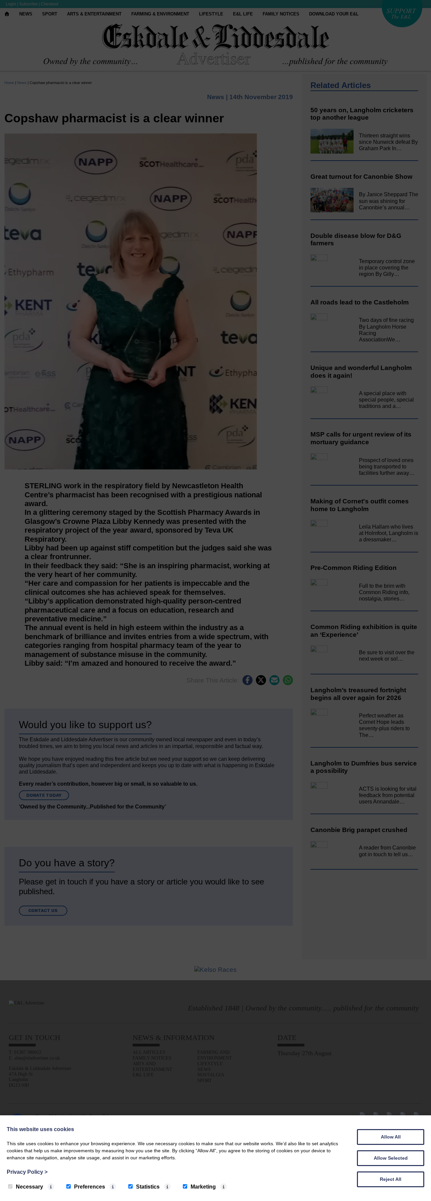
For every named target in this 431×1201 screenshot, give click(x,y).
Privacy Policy (27, 1172)
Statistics (148, 1187)
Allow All (391, 1137)
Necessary (29, 1187)
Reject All (390, 1179)
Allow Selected (391, 1158)
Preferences (89, 1187)
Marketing (203, 1187)
